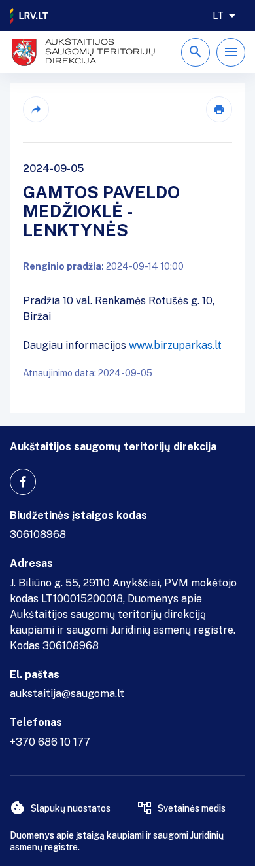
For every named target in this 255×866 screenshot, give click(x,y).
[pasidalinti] (36, 109)
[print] (219, 109)
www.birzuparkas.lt (175, 345)
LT (218, 15)
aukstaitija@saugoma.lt (67, 693)
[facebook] (23, 482)
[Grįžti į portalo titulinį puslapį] (29, 15)
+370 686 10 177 (50, 742)
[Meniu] (230, 52)
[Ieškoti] (195, 52)
